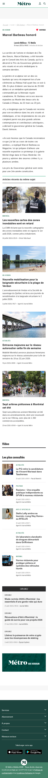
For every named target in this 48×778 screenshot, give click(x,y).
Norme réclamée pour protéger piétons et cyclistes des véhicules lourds (27, 564)
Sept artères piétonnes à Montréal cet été (23, 405)
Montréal (6, 216)
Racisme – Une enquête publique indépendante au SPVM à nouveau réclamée (29, 492)
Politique (19, 486)
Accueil (5, 25)
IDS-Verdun (21, 25)
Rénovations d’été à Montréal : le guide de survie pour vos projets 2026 (23, 618)
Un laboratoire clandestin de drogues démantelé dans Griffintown (29, 539)
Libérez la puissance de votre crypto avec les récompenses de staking (23, 636)
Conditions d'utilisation (24, 773)
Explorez (24, 589)
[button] (3, 3)
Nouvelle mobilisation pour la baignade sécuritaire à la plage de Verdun (23, 282)
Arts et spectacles (23, 509)
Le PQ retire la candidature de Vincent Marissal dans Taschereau (29, 471)
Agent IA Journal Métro (25, 303)
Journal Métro (24, 606)
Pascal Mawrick (36, 478)
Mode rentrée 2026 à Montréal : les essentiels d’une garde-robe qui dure (23, 600)
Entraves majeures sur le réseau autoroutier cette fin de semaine (21, 346)
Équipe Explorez (24, 642)
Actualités (6, 341)
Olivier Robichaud (25, 238)
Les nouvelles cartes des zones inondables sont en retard (21, 221)
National (19, 556)
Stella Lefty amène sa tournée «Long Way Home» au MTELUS (30, 516)
